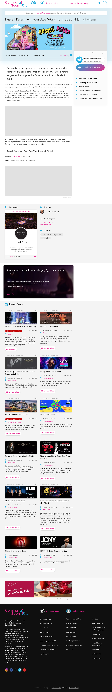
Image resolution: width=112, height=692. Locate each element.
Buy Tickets (11, 349)
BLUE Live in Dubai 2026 (15, 500)
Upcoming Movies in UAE (48, 641)
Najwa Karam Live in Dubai (15, 551)
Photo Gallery (96, 649)
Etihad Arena (17, 156)
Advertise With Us (97, 623)
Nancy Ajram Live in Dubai (50, 371)
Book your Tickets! (14, 434)
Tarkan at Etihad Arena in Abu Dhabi (19, 456)
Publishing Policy (97, 634)
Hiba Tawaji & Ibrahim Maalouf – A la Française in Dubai (20, 372)
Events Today (84, 86)
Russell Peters (53, 212)
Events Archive (96, 658)
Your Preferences (71, 628)
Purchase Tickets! (48, 348)
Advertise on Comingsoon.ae (99, 53)
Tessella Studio (56, 688)
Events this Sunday (45, 628)
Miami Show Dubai (47, 414)
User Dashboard (71, 623)
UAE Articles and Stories (88, 94)
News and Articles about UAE (49, 645)
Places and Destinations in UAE (90, 98)
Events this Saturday (46, 623)
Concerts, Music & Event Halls (21, 211)
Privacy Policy (74, 688)
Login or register (52, 3)
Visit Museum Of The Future (16, 414)
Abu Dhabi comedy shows (52, 234)
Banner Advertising (98, 639)
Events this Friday (45, 619)
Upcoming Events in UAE (88, 82)
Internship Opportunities (74, 645)
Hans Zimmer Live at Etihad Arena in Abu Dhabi (54, 501)
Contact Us (69, 649)
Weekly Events (44, 632)
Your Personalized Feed (88, 78)
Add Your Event (91, 67)
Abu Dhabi (64, 55)
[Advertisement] (90, 37)
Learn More (11, 294)
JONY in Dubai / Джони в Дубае (53, 551)
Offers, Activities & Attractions (90, 90)
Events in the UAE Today (79, 3)
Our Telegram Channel (73, 641)
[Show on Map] (70, 55)
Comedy (45, 238)
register (48, 13)
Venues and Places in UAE (48, 650)
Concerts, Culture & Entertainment (47, 223)
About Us (95, 619)
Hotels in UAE (44, 654)
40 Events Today (52, 611)
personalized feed (39, 13)
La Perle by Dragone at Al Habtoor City (20, 326)
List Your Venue (71, 636)
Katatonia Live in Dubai (49, 326)
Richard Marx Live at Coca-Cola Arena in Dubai (55, 457)
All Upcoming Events (46, 636)
